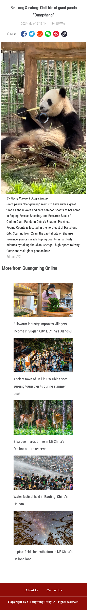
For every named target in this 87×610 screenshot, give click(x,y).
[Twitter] (32, 34)
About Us (31, 590)
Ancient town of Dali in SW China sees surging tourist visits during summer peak (41, 386)
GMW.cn (61, 24)
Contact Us (56, 590)
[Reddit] (40, 34)
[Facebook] (24, 34)
